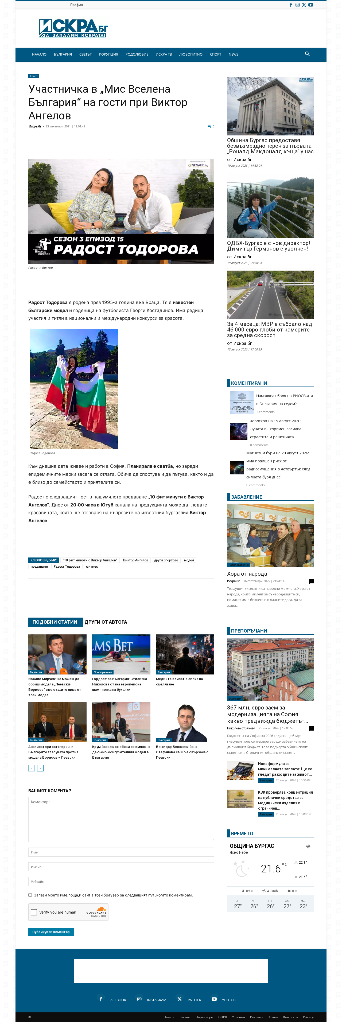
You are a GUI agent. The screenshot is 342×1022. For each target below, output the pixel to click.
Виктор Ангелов (135, 560)
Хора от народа (247, 574)
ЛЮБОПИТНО (191, 54)
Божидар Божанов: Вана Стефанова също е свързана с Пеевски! (182, 752)
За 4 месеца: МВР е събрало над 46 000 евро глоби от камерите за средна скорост (269, 329)
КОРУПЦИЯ (108, 54)
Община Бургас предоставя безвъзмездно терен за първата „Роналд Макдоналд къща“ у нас (270, 146)
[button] (307, 54)
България (36, 672)
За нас (185, 1017)
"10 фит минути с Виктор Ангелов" (90, 560)
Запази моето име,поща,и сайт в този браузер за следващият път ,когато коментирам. (113, 895)
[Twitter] (304, 4)
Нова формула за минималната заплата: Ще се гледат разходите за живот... (285, 769)
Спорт (34, 76)
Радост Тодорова (67, 566)
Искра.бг (35, 126)
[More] (193, 146)
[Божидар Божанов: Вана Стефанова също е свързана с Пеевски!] (185, 722)
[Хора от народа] (270, 535)
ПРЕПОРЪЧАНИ (249, 631)
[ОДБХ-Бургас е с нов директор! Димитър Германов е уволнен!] (270, 206)
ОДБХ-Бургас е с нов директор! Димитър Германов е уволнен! (268, 246)
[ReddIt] (99, 146)
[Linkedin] (86, 146)
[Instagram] (297, 4)
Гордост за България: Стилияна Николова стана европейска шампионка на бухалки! (119, 684)
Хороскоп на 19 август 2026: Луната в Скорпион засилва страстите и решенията (275, 428)
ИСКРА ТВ (164, 54)
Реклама (256, 1017)
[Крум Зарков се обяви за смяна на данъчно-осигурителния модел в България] (121, 722)
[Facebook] (291, 4)
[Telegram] (152, 146)
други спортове (166, 560)
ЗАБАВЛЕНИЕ (246, 497)
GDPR (222, 1017)
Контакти (290, 1017)
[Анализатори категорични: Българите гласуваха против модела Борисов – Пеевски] (57, 722)
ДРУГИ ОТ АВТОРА (105, 622)
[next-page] (40, 768)
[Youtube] (311, 4)
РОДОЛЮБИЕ (137, 54)
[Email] (112, 146)
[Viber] (139, 146)
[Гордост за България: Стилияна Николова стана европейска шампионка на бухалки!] (121, 654)
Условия (238, 1017)
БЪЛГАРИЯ (63, 54)
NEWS (233, 54)
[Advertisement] (121, 285)
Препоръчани (103, 672)
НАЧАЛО (39, 54)
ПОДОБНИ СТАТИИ (55, 622)
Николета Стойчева (241, 728)
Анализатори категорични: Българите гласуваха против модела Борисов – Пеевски (53, 752)
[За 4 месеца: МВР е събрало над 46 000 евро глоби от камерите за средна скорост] (270, 295)
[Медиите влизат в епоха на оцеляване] (185, 654)
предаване (39, 566)
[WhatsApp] (126, 146)
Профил (76, 4)
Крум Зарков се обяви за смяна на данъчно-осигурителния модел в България (121, 752)
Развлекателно (239, 565)
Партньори (204, 1017)
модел (189, 560)
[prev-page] (31, 768)
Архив (273, 1017)
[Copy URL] (179, 146)
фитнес (92, 566)
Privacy (308, 1017)
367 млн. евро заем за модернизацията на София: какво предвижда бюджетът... (267, 714)
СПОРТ (215, 54)
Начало (169, 1017)
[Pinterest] (166, 146)
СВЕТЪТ (85, 54)
